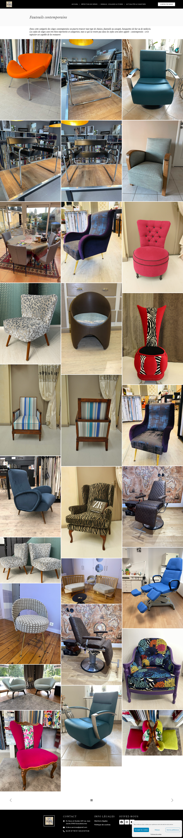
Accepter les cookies (141, 830)
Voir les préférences (173, 830)
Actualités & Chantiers (136, 4)
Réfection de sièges (89, 4)
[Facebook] (121, 822)
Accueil (75, 4)
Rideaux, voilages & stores (112, 4)
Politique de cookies (156, 834)
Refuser (157, 830)
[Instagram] (126, 822)
